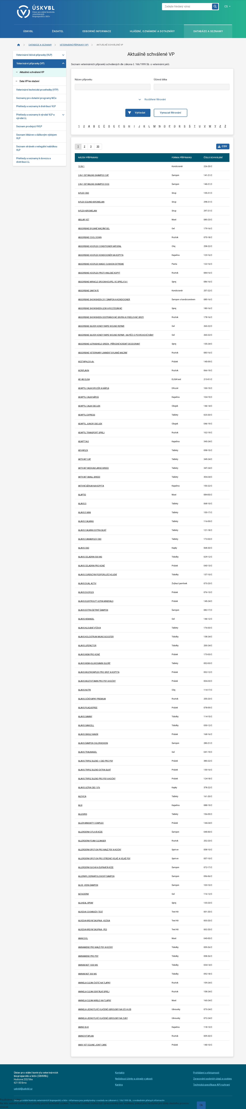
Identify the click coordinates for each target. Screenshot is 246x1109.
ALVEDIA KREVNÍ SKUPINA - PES (92, 929)
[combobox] (187, 6)
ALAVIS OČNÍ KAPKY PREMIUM (92, 699)
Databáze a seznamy (208, 31)
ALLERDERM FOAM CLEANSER (92, 841)
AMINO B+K (83, 1027)
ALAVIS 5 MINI (84, 512)
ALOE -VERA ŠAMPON (88, 885)
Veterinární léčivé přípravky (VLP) (34, 55)
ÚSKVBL (28, 31)
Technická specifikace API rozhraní (211, 1084)
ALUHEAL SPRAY (85, 903)
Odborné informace (96, 31)
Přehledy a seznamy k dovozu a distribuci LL (33, 160)
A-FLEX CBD (83, 193)
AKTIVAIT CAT (84, 459)
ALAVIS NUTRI (84, 690)
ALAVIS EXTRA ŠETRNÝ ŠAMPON (93, 610)
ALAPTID (82, 495)
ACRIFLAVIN (83, 370)
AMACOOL (83, 938)
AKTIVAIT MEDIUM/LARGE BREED (93, 468)
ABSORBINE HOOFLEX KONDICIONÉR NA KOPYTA (100, 255)
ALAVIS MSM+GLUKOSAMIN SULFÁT (94, 663)
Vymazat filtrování (170, 112)
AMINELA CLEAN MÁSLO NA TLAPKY (94, 1000)
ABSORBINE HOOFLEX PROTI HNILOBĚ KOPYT (99, 273)
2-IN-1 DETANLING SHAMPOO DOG (93, 184)
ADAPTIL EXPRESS (86, 415)
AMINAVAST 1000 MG (88, 965)
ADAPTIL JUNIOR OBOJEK (90, 424)
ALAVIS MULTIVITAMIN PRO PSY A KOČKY (97, 681)
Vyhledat (140, 112)
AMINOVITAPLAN (86, 1036)
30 (98, 146)
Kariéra (119, 1084)
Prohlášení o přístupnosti (206, 1072)
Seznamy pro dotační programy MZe (36, 98)
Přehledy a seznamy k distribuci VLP (36, 106)
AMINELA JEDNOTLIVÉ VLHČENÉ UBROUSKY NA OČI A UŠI (104, 1009)
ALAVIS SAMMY (85, 716)
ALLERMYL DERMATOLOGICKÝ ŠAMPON (96, 876)
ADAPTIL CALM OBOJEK (89, 406)
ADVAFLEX (83, 450)
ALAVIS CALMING (86, 521)
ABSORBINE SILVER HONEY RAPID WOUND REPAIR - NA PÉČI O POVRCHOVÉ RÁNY (115, 335)
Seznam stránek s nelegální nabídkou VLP (36, 148)
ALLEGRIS (82, 814)
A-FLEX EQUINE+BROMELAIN (91, 202)
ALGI (80, 805)
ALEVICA (82, 796)
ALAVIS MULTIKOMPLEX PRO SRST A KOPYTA (98, 672)
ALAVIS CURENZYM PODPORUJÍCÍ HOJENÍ (97, 574)
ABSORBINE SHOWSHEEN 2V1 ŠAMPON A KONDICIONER (104, 299)
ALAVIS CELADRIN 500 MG (90, 557)
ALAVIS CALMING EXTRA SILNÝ (92, 530)
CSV (224, 146)
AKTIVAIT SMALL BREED (89, 477)
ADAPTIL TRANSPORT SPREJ (91, 432)
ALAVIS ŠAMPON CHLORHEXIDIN (93, 743)
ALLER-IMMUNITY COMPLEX (91, 823)
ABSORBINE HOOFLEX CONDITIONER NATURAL (99, 246)
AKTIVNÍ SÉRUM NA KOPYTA (91, 486)
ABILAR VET (83, 219)
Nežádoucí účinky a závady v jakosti (133, 1078)
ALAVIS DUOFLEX (86, 592)
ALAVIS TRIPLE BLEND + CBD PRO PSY (95, 761)
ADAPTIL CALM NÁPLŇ (88, 397)
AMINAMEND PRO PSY (88, 956)
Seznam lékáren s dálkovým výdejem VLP (36, 136)
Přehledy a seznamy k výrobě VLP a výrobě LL (35, 116)
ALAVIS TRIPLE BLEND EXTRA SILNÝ (94, 770)
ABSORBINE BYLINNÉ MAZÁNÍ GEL (94, 228)
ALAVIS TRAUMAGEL (87, 752)
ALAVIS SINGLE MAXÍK (88, 734)
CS (226, 6)
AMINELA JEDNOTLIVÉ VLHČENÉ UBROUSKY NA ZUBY (103, 1018)
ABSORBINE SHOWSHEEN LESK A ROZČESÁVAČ (100, 308)
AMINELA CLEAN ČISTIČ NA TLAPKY (94, 983)
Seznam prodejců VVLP (29, 126)
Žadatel (57, 31)
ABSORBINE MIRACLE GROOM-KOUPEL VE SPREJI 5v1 (103, 282)
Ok (201, 1105)
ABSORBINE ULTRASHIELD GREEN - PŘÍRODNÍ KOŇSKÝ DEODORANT (109, 344)
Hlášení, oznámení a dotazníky (152, 31)
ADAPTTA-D (83, 441)
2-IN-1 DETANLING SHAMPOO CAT (93, 175)
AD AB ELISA (84, 379)
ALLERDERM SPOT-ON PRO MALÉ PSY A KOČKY (99, 849)
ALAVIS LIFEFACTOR (87, 645)
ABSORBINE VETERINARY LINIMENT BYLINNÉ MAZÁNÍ (102, 353)
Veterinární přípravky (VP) (31, 63)
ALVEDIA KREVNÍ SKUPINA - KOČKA (94, 920)
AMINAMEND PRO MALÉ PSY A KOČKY (95, 947)
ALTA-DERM (83, 894)
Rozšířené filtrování (155, 99)
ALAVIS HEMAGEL (86, 619)
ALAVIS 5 (82, 503)
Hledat (215, 6)
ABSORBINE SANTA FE (88, 290)
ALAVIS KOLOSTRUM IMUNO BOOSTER (96, 637)
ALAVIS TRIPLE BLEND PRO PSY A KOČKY (96, 779)
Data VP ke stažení (29, 81)
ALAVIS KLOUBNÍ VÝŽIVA (89, 628)
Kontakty (120, 1072)
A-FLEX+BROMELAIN (87, 211)
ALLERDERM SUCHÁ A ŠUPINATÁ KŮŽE (95, 867)
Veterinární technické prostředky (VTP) (37, 89)
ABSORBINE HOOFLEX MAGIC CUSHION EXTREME (101, 264)
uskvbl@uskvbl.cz (23, 1088)
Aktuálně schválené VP (32, 72)
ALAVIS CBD (83, 548)
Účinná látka (160, 79)
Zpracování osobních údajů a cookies (212, 1078)
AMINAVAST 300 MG (87, 974)
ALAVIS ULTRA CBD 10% (89, 787)
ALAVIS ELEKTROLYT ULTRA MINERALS (95, 601)
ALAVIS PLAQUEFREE (87, 708)
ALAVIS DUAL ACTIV (87, 583)
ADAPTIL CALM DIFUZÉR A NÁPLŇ (93, 388)
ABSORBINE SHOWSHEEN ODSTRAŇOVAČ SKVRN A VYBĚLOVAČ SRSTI (111, 317)
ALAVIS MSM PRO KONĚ (89, 654)
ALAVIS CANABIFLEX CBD (89, 539)
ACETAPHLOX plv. (86, 361)
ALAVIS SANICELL (86, 725)
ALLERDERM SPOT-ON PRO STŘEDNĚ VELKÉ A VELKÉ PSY (104, 858)
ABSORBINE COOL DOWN (90, 237)
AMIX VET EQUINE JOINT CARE (92, 1045)
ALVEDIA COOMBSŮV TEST (90, 912)
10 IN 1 (81, 166)
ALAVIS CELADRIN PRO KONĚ (91, 566)
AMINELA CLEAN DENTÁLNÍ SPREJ (93, 991)
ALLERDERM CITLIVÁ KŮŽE (90, 832)
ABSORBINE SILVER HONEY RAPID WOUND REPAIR (101, 326)
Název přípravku (83, 79)
